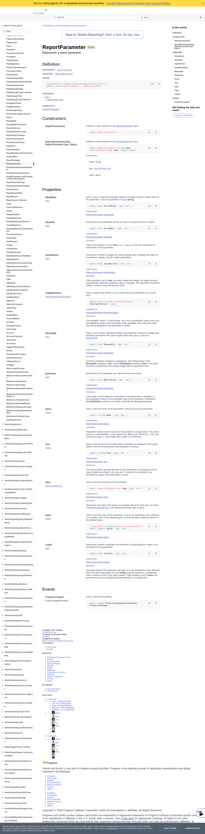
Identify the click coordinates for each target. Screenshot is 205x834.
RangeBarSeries (13, 107)
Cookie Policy (112, 828)
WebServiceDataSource (16, 381)
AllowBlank (50, 197)
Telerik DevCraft (49, 632)
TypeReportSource (14, 358)
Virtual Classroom (54, 677)
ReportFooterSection (15, 139)
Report (9, 117)
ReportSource (12, 197)
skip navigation (38, 13)
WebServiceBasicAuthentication (19, 377)
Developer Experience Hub (58, 657)
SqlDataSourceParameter (17, 266)
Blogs (49, 668)
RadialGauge (12, 75)
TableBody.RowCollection (17, 290)
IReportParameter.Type (97, 497)
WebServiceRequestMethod (18, 403)
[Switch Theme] (201, 17)
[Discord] (53, 732)
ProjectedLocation (14, 71)
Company (51, 776)
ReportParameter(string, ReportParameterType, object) (61, 143)
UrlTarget (10, 365)
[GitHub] (53, 729)
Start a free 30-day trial (122, 34)
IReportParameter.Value (97, 537)
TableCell (10, 301)
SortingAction (12, 249)
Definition (51, 64)
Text (47, 444)
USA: (61, 701)
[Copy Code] (158, 83)
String (141, 507)
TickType (10, 322)
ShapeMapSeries (13, 225)
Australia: (63, 710)
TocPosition (11, 340)
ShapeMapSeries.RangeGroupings (19, 230)
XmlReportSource (13, 420)
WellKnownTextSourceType (18, 416)
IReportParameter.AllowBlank (100, 215)
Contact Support (183, 115)
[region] (102, 828)
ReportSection (12, 189)
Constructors (54, 118)
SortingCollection (13, 252)
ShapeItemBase (13, 214)
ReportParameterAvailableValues (19, 168)
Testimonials (52, 691)
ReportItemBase (13, 149)
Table (8, 279)
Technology (52, 778)
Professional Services (56, 672)
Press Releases (54, 782)
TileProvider (11, 329)
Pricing (50, 649)
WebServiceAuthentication (17, 372)
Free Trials (51, 647)
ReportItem (11, 146)
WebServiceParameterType (18, 400)
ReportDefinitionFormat (16, 132)
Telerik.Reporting (63, 26)
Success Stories (54, 689)
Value (48, 515)
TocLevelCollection (14, 336)
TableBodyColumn (14, 294)
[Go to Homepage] (46, 13)
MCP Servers (48, 641)
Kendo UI (46, 637)
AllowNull (50, 222)
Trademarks (127, 818)
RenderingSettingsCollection (18, 114)
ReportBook (11, 121)
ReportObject (11, 157)
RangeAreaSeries (13, 103)
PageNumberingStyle (15, 39)
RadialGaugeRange (14, 89)
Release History (54, 664)
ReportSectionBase (14, 193)
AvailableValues (53, 293)
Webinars (51, 670)
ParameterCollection (15, 53)
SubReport (10, 276)
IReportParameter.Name (97, 424)
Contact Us (51, 699)
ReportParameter (13, 164)
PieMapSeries (12, 60)
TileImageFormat (13, 326)
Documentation (53, 662)
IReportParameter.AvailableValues (102, 312)
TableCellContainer (14, 304)
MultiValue (50, 373)
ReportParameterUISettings (18, 186)
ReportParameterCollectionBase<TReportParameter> (19, 178)
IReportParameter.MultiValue (99, 388)
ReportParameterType (15, 182)
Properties (51, 189)
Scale (8, 204)
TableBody (10, 283)
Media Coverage (54, 785)
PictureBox (11, 57)
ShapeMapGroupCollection (17, 222)
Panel (8, 46)
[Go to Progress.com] (50, 764)
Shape (9, 211)
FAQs (49, 681)
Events (48, 589)
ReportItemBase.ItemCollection (19, 153)
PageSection (11, 42)
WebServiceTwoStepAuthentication (19, 412)
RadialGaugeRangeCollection (19, 92)
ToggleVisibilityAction (15, 347)
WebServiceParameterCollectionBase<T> (19, 395)
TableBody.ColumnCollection (18, 286)
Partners (50, 674)
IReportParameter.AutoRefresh (100, 272)
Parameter (10, 50)
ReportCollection (13, 128)
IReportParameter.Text (96, 462)
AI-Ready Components (63, 641)
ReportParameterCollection (17, 173)
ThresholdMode (13, 319)
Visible (48, 544)
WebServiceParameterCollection (19, 389)
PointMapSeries (13, 64)
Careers (50, 787)
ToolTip (9, 351)
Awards (50, 780)
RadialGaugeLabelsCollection (19, 82)
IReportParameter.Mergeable (100, 353)
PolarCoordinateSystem (16, 67)
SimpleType (11, 238)
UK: (61, 703)
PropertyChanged (54, 597)
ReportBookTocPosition (16, 125)
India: (62, 706)
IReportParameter (50, 109)
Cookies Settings (192, 828)
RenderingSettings (14, 110)
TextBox (9, 311)
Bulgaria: (63, 708)
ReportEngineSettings (15, 135)
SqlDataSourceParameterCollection (19, 271)
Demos (50, 659)
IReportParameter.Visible (98, 562)
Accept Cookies (170, 828)
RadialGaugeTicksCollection (18, 100)
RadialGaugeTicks (14, 96)
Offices (50, 789)
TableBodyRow (12, 297)
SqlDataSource (12, 259)
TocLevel (10, 333)
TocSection (11, 344)
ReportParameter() (55, 126)
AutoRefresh (51, 255)
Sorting (9, 245)
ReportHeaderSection (15, 142)
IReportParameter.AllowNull (99, 237)
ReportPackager (13, 160)
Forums (50, 666)
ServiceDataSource (14, 207)
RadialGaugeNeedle (15, 85)
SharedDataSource (14, 234)
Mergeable (50, 333)
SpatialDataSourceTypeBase (18, 256)
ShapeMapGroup (13, 218)
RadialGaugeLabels (14, 78)
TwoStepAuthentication (16, 354)
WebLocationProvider (15, 368)
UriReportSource (13, 361)
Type (124, 199)
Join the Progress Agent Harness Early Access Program (138, 3)
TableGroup (11, 308)
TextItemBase (12, 315)
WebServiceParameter (15, 385)
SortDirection (11, 242)
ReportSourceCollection (16, 200)
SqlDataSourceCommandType (19, 263)
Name (48, 409)
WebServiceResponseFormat (18, 407)
